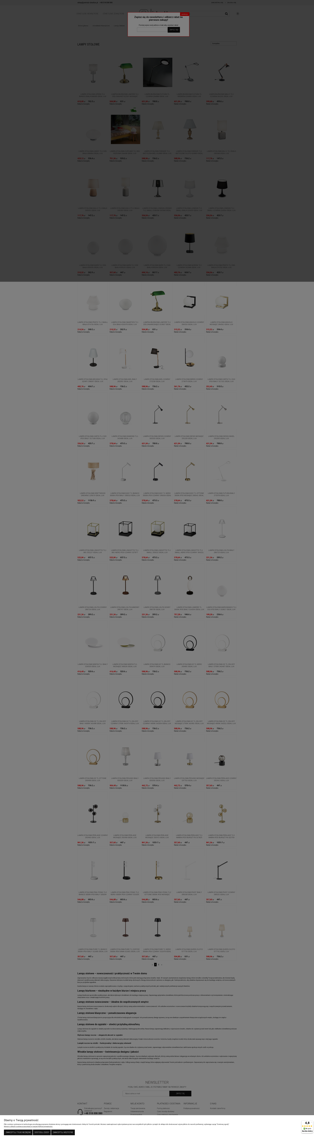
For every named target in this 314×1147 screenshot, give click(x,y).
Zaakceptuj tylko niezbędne (18, 1132)
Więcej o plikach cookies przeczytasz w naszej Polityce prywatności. (28, 1126)
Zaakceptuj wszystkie (63, 1132)
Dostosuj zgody (42, 1132)
